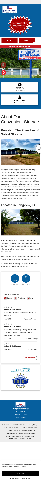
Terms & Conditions (19, 425)
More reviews (30, 358)
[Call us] (38, 149)
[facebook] (15, 298)
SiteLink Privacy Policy (30, 427)
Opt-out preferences (15, 478)
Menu (36, 43)
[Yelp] (28, 298)
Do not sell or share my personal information (19, 430)
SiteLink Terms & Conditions (11, 427)
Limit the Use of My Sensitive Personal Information (20, 433)
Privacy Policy (26, 478)
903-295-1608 (20, 417)
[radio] (3, 65)
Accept (20, 474)
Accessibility (5, 425)
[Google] (5, 298)
